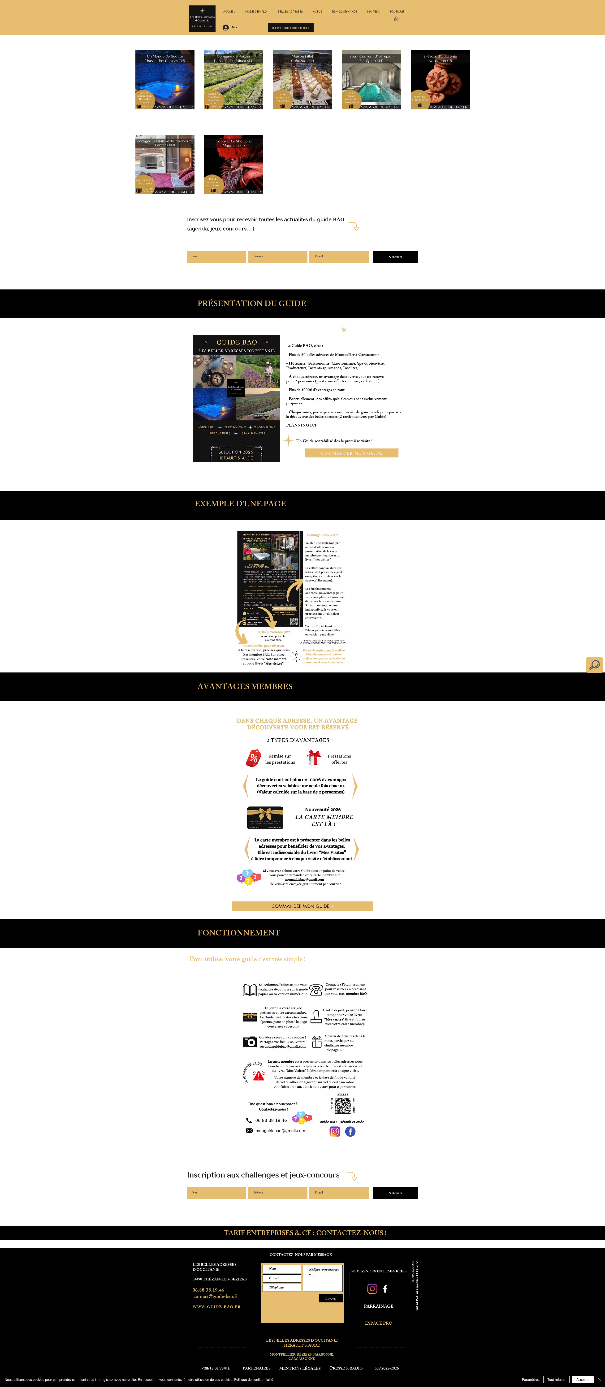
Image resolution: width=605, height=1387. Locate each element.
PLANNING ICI (301, 425)
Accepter (583, 1379)
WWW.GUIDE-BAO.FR (217, 1307)
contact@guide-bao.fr (216, 1297)
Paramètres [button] (531, 1379)
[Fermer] (599, 1379)
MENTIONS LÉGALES (300, 1369)
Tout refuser (556, 1379)
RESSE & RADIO (348, 1368)
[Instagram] (372, 1289)
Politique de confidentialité (253, 1379)
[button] (399, 18)
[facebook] (385, 1289)
